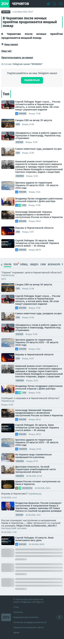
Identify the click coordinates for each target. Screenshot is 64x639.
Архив (16, 632)
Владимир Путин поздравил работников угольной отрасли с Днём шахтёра (38, 200)
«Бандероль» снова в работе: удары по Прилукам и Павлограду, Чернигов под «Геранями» (38, 135)
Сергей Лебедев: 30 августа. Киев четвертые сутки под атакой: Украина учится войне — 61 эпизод (37, 243)
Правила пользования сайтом (28, 627)
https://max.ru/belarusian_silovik (35, 525)
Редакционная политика (25, 617)
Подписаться (32, 80)
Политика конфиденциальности (29, 622)
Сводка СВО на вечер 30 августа (33, 120)
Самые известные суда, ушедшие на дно (38, 148)
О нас (16, 607)
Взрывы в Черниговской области (34, 227)
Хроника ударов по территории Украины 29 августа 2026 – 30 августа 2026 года (36, 185)
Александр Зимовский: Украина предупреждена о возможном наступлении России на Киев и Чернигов (39, 214)
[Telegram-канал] (48, 4)
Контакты (18, 612)
